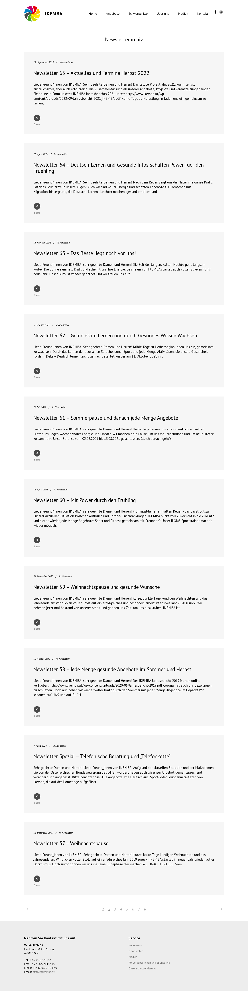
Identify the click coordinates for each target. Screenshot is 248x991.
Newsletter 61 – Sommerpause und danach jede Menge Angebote (105, 417)
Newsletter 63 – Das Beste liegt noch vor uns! (84, 253)
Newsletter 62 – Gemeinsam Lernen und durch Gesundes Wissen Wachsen (115, 335)
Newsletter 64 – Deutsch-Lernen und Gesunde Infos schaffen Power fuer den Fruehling (118, 167)
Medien (133, 957)
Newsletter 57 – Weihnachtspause (71, 843)
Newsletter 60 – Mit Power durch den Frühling (84, 500)
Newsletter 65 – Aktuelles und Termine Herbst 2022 (91, 72)
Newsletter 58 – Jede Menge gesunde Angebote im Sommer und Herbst (112, 669)
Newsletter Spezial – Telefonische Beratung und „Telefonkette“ (102, 756)
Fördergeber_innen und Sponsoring (149, 962)
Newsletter (67, 62)
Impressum (135, 945)
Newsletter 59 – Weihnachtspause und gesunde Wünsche (96, 586)
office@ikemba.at (43, 972)
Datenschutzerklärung (142, 968)
